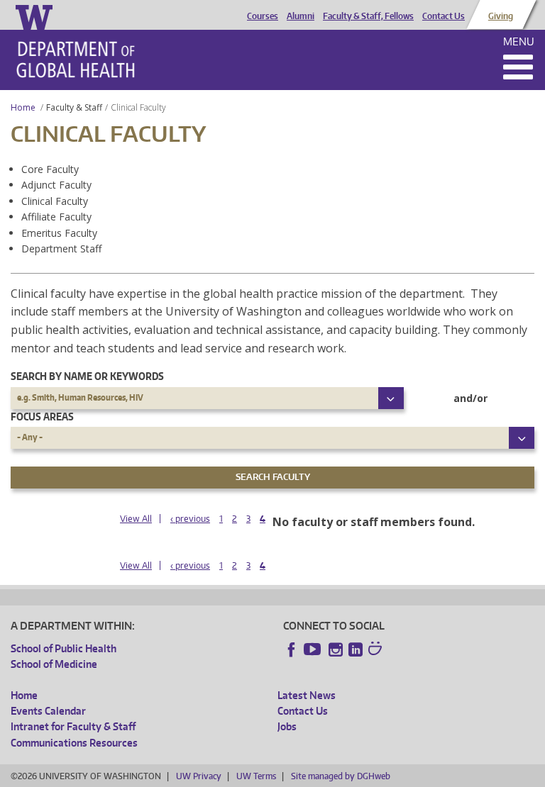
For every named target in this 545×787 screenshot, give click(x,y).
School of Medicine (54, 664)
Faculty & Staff (74, 107)
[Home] (76, 59)
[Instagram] (335, 649)
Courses (262, 16)
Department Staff (61, 248)
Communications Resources (74, 743)
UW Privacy (198, 776)
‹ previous (190, 518)
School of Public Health (63, 648)
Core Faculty (50, 169)
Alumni (300, 16)
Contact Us (443, 16)
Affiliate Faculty (56, 216)
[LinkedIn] (355, 649)
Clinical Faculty (54, 201)
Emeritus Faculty (59, 233)
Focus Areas (42, 417)
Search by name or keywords (87, 376)
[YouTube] (313, 649)
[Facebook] (291, 649)
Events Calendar (48, 711)
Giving (500, 16)
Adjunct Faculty (56, 184)
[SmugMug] (376, 650)
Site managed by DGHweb (340, 776)
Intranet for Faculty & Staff (73, 726)
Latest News (306, 695)
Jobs (287, 726)
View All (136, 518)
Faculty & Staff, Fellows (368, 16)
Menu (518, 41)
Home (23, 107)
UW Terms (256, 776)
